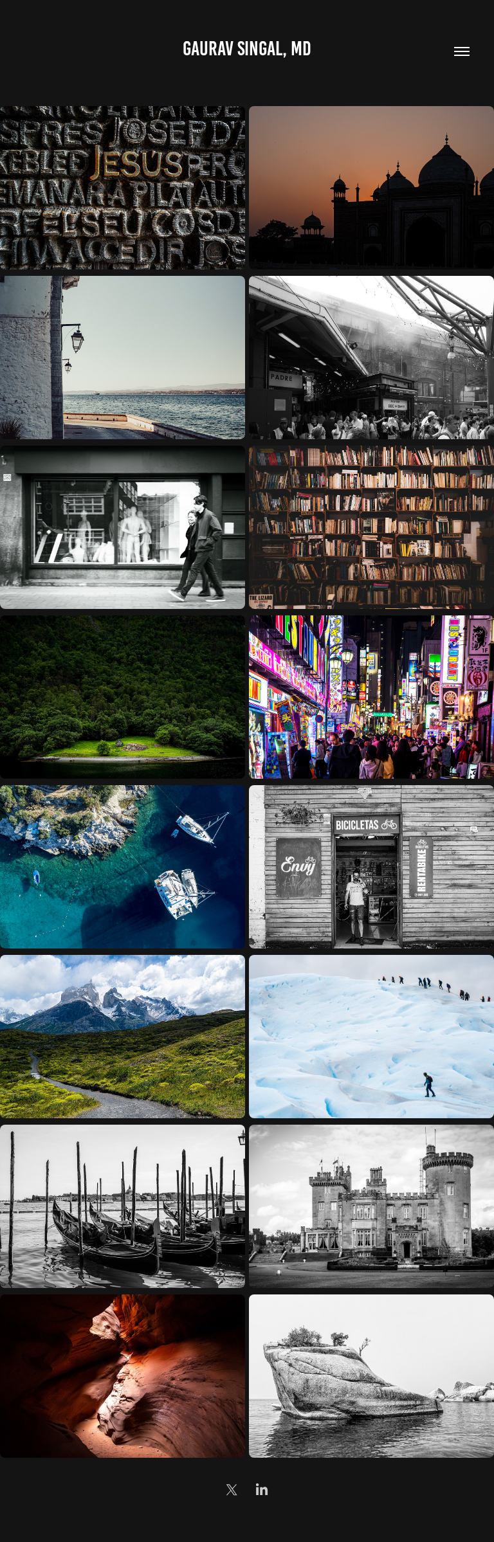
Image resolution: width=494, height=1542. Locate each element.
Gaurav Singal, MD (247, 48)
